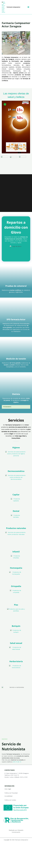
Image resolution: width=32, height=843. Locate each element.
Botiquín (16, 626)
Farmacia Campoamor (13, 7)
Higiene (16, 447)
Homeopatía (16, 568)
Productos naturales (16, 528)
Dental (16, 511)
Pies (16, 604)
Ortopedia (16, 586)
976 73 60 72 (17, 762)
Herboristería (16, 661)
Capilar (16, 494)
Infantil (16, 551)
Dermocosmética (16, 471)
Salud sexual (16, 643)
